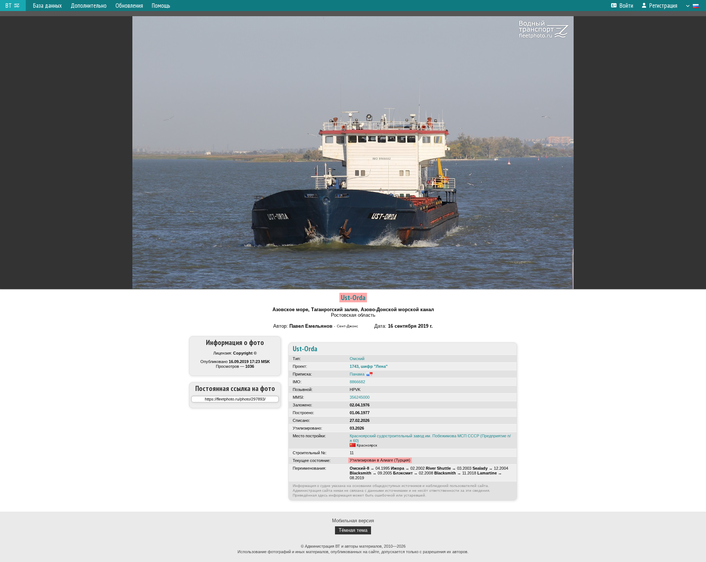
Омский (357, 358)
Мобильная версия (353, 520)
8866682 (357, 382)
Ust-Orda (353, 297)
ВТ (9, 5)
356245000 (360, 397)
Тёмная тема (353, 530)
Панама (357, 374)
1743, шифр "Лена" (369, 366)
